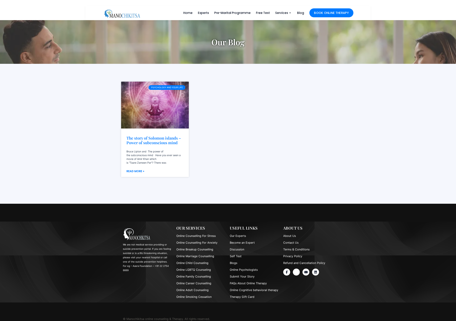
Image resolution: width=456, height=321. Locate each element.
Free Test (263, 13)
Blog (300, 13)
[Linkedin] (315, 272)
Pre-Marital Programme (232, 13)
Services (281, 13)
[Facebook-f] (286, 272)
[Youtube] (305, 272)
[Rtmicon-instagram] (296, 272)
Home (188, 13)
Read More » (135, 171)
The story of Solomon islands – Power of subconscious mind (153, 140)
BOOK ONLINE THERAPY (331, 13)
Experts (203, 13)
